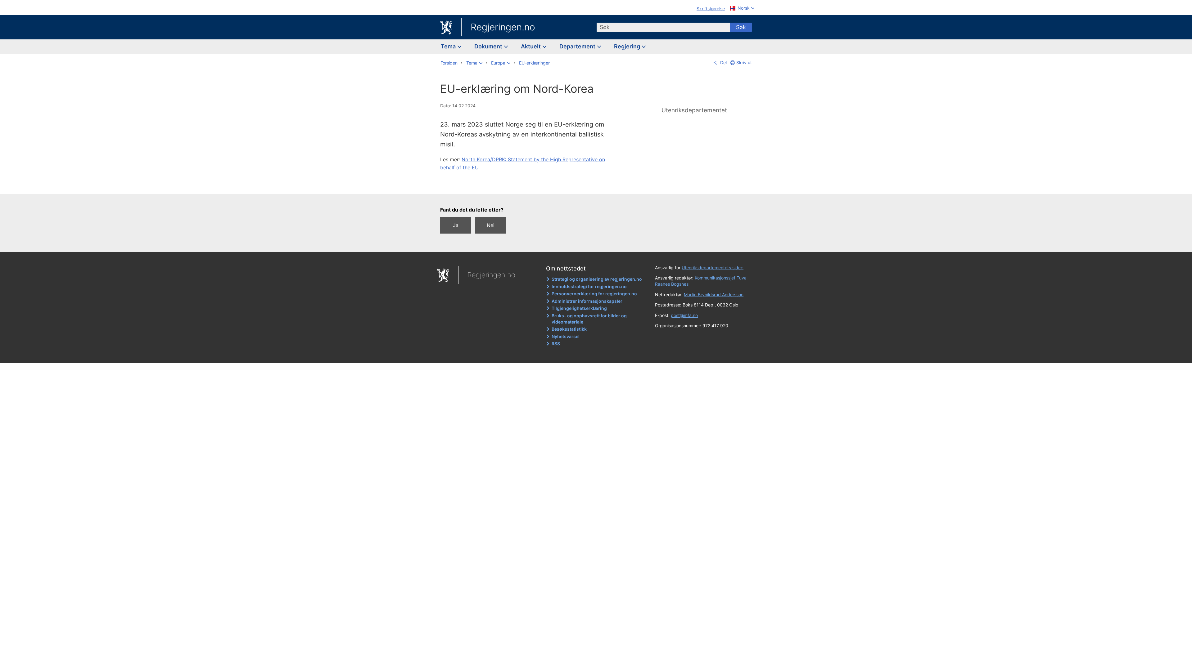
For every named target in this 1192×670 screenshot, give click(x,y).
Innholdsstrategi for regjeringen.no (589, 286)
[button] (474, 63)
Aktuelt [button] (531, 46)
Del (723, 62)
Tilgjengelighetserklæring (579, 308)
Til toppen (530, 184)
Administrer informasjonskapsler (587, 301)
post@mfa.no (684, 315)
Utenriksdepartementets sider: (712, 267)
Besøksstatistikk (569, 329)
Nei (490, 225)
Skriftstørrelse (711, 8)
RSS (556, 343)
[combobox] (663, 27)
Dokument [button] (488, 46)
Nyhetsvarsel (566, 336)
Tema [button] (449, 46)
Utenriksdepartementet (694, 110)
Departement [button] (578, 46)
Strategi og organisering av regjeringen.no (597, 279)
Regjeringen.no (503, 27)
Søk (741, 27)
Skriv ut (744, 62)
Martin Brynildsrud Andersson (713, 294)
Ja (455, 225)
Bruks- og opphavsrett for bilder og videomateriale (589, 318)
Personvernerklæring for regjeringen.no (594, 293)
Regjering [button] (627, 46)
